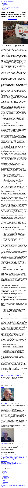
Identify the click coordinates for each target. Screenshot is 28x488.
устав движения (4, 485)
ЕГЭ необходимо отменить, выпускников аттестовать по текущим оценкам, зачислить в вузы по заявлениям (14, 457)
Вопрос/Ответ (10, 7)
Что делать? (16, 7)
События (5, 472)
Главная (5, 3)
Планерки (5, 4)
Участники (5, 8)
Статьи (5, 7)
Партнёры (5, 483)
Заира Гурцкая (4, 443)
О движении (6, 478)
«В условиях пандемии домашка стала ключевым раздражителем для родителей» (12, 464)
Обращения (6, 477)
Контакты (5, 482)
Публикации (6, 5)
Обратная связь (6, 480)
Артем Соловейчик (12, 19)
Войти (4, 9)
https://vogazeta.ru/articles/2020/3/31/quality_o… (11, 375)
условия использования (14, 485)
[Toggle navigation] (13, 1)
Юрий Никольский (5, 403)
